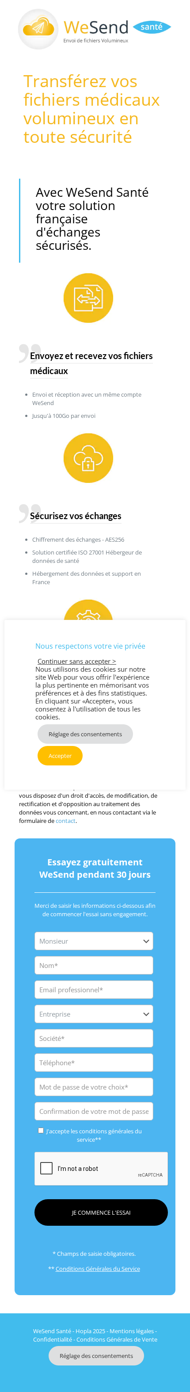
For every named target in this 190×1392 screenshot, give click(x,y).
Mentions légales (132, 1331)
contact (66, 821)
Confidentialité (52, 1339)
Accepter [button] (60, 756)
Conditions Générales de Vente (116, 1339)
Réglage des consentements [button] (96, 1356)
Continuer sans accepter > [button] (77, 661)
